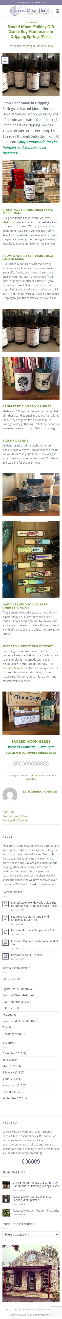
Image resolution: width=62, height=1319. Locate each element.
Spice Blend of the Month (18, 1021)
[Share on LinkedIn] (46, 763)
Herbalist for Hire (33, 1309)
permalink (31, 778)
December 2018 (12, 1053)
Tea (4, 1027)
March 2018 (9, 1066)
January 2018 (10, 1079)
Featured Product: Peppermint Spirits (34, 930)
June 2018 (8, 1059)
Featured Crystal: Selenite (27, 955)
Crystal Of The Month (15, 989)
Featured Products (14, 1002)
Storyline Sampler (13, 668)
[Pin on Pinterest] (40, 763)
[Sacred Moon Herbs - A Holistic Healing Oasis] (31, 10)
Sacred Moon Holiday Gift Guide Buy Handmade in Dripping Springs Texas (34, 904)
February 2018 (11, 1072)
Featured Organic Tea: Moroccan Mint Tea (34, 943)
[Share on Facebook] (22, 763)
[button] (4, 11)
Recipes (7, 1014)
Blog (18, 1309)
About (9, 1309)
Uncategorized (11, 1034)
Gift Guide (31, 22)
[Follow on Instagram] (31, 1161)
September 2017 (12, 1098)
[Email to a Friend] (34, 763)
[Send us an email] (37, 1161)
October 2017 (10, 1092)
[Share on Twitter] (28, 763)
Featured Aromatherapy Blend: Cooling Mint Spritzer (15, 816)
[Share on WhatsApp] (16, 763)
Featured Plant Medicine (17, 995)
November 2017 (12, 1085)
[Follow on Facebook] (25, 1161)
